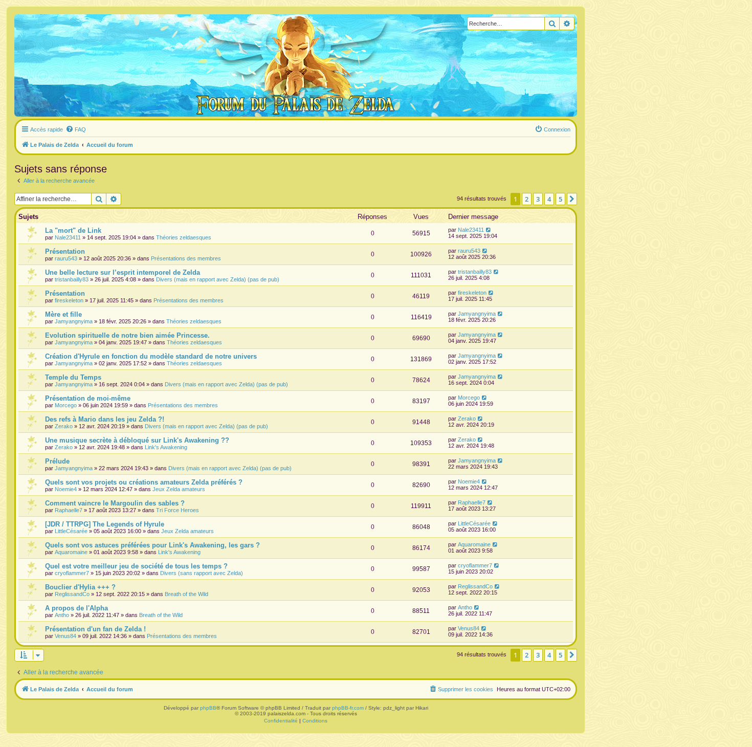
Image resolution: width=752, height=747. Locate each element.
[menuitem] (75, 129)
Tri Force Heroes (177, 510)
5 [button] (560, 199)
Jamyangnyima (74, 321)
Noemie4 (66, 489)
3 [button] (538, 199)
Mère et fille (63, 314)
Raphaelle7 (68, 510)
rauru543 (66, 258)
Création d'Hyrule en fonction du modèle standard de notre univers (151, 356)
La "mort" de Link (73, 230)
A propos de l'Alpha (76, 608)
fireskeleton (69, 300)
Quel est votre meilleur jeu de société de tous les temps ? (136, 566)
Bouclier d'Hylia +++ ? (80, 587)
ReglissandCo (72, 594)
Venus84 (65, 636)
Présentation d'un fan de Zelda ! (95, 629)
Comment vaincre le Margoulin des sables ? (115, 503)
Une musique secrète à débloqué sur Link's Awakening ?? (137, 440)
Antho (62, 615)
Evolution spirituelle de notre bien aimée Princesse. (127, 335)
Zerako (64, 426)
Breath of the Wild (186, 594)
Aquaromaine (71, 552)
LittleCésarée (71, 531)
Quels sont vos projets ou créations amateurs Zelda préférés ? (143, 482)
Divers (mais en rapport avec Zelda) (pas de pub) (217, 279)
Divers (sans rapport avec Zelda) (201, 573)
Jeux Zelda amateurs (178, 489)
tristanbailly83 (72, 279)
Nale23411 (68, 237)
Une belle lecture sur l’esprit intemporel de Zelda (122, 272)
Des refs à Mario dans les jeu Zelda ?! (104, 419)
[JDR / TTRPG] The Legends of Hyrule (104, 524)
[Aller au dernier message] (488, 230)
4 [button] (549, 199)
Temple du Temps (73, 377)
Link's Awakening (166, 447)
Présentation (65, 251)
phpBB (208, 708)
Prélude (57, 461)
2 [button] (526, 199)
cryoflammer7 (72, 573)
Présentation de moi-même (87, 398)
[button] (572, 199)
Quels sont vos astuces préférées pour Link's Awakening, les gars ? (152, 545)
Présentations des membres (186, 258)
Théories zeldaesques (183, 237)
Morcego (66, 405)
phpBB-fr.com (348, 708)
